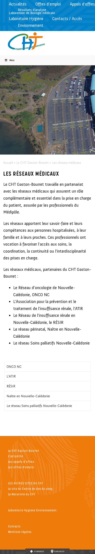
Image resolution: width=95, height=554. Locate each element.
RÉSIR (11, 386)
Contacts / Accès (67, 18)
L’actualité (15, 456)
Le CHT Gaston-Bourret (32, 163)
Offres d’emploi (48, 4)
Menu (12, 60)
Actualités (18, 4)
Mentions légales (20, 532)
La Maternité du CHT (22, 494)
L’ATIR (11, 376)
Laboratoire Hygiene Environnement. (33, 510)
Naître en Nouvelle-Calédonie (28, 396)
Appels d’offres (82, 4)
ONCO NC (14, 366)
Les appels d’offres (21, 461)
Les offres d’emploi (21, 467)
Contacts (14, 526)
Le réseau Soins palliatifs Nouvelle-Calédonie (39, 406)
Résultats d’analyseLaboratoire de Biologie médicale (32, 11)
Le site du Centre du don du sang (30, 488)
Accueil (8, 163)
